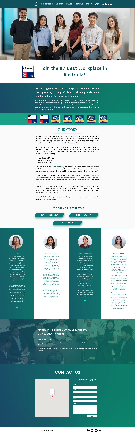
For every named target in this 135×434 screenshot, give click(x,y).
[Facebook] (96, 430)
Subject (74, 398)
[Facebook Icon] (108, 4)
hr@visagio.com (81, 380)
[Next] (127, 342)
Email (74, 394)
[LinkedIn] (103, 4)
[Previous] (8, 342)
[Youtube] (111, 4)
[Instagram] (106, 4)
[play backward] (26, 119)
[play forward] (109, 119)
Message (75, 403)
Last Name (75, 389)
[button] (70, 4)
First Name (75, 384)
